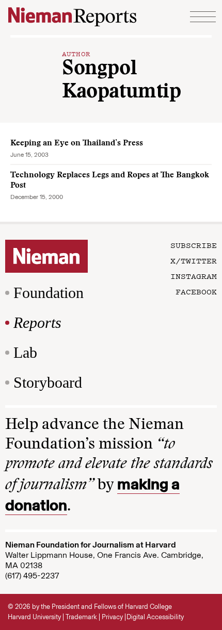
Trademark (81, 617)
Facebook (196, 291)
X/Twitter (193, 260)
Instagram (193, 275)
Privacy (112, 617)
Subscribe (193, 245)
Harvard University (34, 617)
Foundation (48, 292)
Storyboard (47, 382)
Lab (25, 352)
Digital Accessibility (155, 617)
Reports (37, 322)
